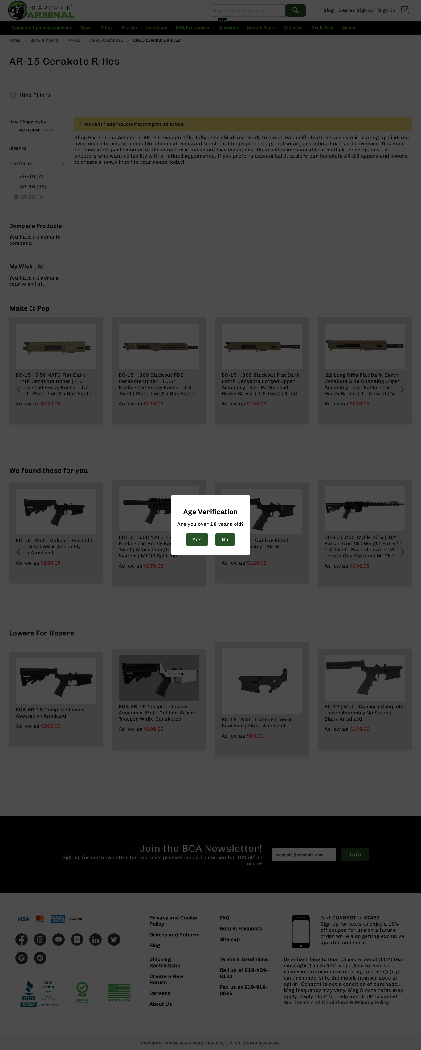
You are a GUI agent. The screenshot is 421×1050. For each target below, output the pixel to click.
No (225, 539)
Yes (197, 539)
